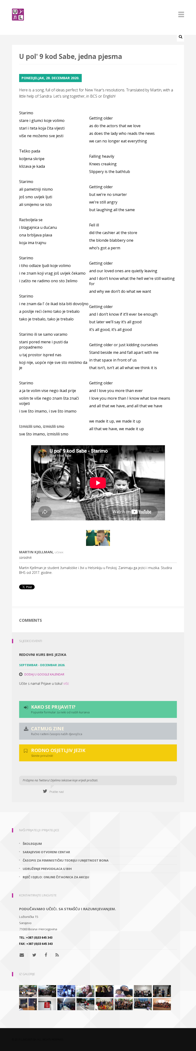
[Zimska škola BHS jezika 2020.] (143, 990)
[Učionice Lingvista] (47, 1004)
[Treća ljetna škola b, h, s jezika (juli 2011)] (47, 990)
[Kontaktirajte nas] (23, 955)
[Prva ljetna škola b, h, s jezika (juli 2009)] (66, 990)
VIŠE (66, 684)
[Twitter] (34, 955)
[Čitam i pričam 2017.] (85, 1004)
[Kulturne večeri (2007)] (105, 1004)
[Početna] (98, 15)
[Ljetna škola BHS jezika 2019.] (28, 990)
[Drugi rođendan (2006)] (28, 1004)
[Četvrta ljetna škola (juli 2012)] (162, 1004)
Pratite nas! (55, 792)
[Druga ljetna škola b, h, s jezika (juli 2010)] (143, 1004)
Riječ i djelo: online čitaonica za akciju (56, 877)
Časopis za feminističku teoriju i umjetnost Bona (66, 860)
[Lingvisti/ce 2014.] (162, 990)
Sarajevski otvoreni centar (46, 852)
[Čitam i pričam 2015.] (105, 990)
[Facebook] (46, 955)
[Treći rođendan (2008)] (66, 1004)
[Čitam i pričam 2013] (85, 990)
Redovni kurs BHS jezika (42, 654)
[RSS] (57, 955)
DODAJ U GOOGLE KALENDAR (44, 674)
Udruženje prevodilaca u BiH (47, 869)
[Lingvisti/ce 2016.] (124, 1004)
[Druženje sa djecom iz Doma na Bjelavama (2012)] (124, 990)
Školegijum (32, 844)
